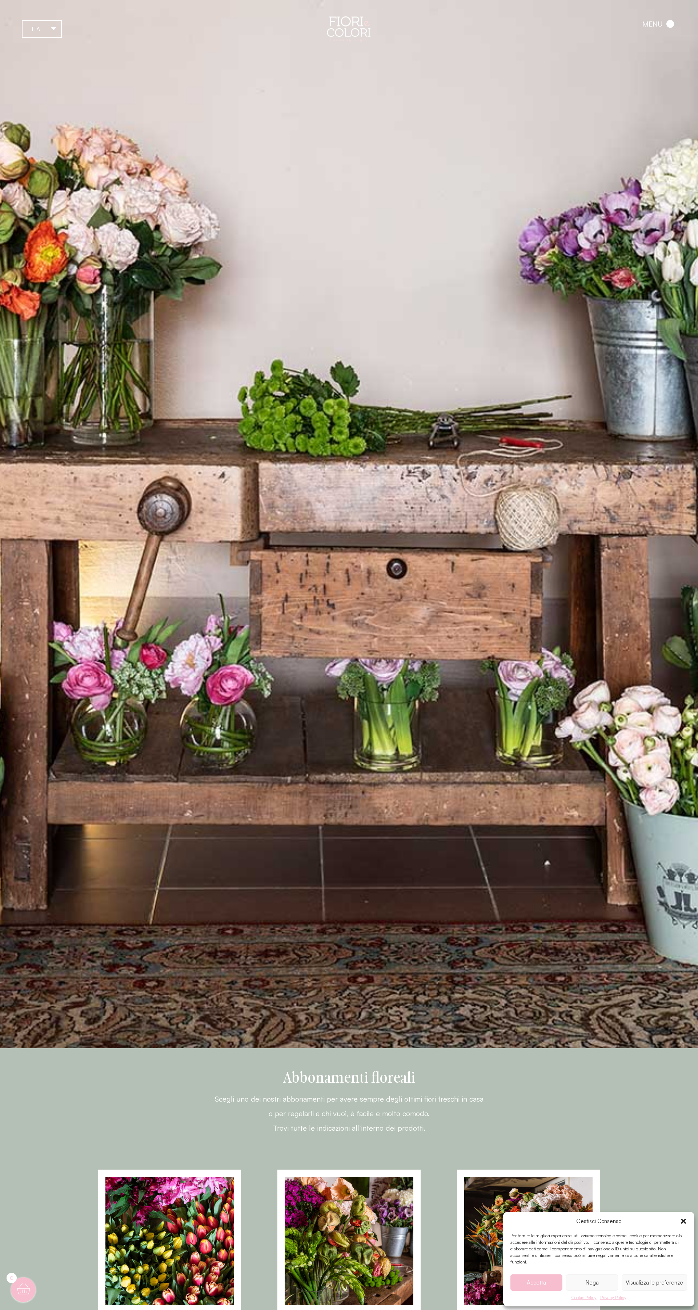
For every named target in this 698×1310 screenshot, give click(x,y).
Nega (592, 1282)
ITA (36, 29)
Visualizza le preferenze (654, 1282)
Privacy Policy (613, 1297)
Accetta (536, 1282)
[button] (683, 1221)
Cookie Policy (584, 1297)
